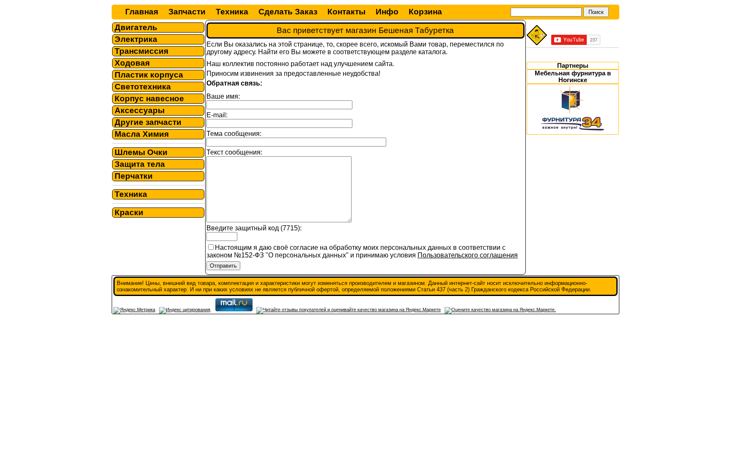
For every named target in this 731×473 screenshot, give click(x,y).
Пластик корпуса (149, 74)
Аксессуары (140, 110)
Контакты (346, 11)
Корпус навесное (149, 98)
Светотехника (143, 86)
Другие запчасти (148, 122)
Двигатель (136, 27)
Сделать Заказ (287, 11)
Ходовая (132, 62)
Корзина (425, 11)
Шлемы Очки (141, 152)
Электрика (136, 39)
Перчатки (134, 175)
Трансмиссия (141, 51)
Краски (129, 212)
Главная (141, 11)
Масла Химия (142, 134)
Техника (232, 11)
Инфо (387, 11)
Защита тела (140, 164)
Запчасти (187, 11)
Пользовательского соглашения (468, 255)
